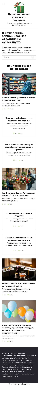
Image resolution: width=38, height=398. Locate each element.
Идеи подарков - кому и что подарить (19, 17)
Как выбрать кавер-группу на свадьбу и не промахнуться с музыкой (19, 147)
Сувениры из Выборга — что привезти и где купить (19, 119)
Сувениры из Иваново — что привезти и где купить (19, 239)
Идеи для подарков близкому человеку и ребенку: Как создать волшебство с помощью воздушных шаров (18, 329)
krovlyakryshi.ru (23, 384)
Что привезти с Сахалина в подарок (19, 214)
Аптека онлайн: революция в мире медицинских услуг (18, 99)
